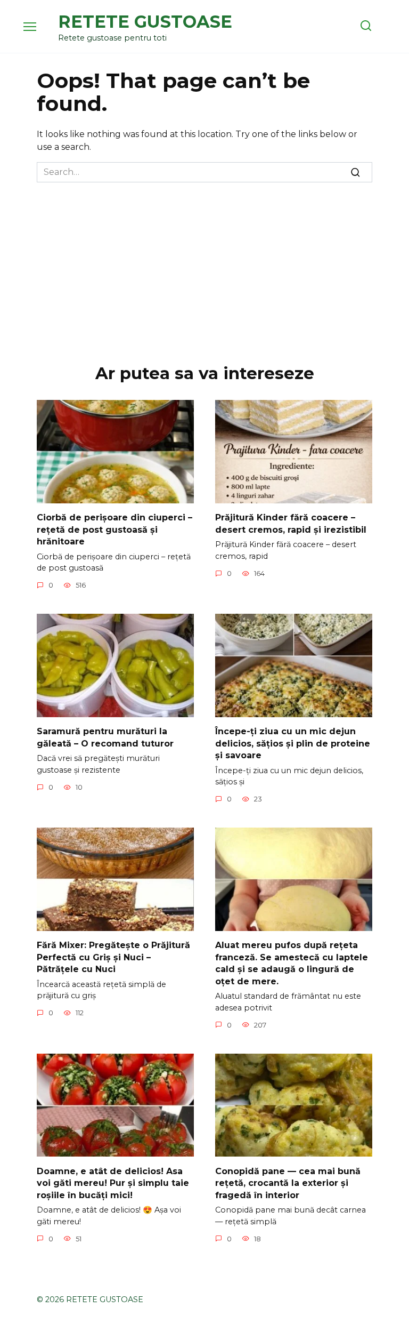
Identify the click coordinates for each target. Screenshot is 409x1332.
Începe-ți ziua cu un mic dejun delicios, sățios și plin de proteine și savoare (292, 743)
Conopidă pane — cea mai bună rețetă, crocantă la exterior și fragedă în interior (288, 1183)
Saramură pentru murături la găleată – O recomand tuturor (105, 737)
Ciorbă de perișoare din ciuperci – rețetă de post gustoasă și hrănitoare (114, 529)
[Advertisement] (204, 262)
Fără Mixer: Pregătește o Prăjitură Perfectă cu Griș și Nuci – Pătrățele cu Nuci (113, 957)
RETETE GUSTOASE (145, 21)
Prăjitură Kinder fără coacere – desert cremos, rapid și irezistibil (290, 523)
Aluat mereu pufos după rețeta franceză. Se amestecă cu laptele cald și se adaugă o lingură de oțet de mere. (291, 963)
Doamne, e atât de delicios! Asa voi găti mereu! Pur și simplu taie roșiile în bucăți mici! (113, 1183)
